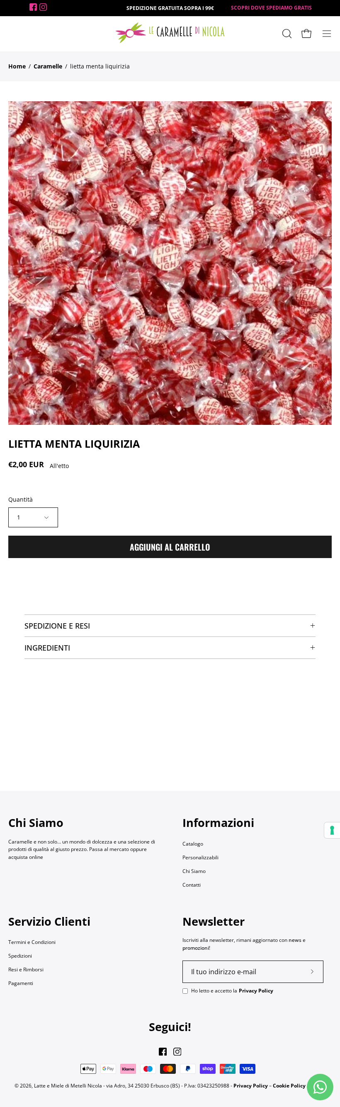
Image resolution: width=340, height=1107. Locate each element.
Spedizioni (20, 955)
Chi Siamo (194, 871)
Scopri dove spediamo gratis (271, 7)
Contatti (191, 884)
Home (17, 66)
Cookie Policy (289, 1085)
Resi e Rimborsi (26, 969)
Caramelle (48, 66)
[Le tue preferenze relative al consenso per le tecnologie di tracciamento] (332, 830)
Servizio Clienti (49, 921)
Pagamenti (20, 983)
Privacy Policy (256, 990)
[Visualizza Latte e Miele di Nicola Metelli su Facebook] (163, 1052)
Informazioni (218, 823)
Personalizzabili (200, 857)
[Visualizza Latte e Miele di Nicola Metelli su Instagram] (177, 1052)
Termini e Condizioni (32, 942)
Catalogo (192, 843)
